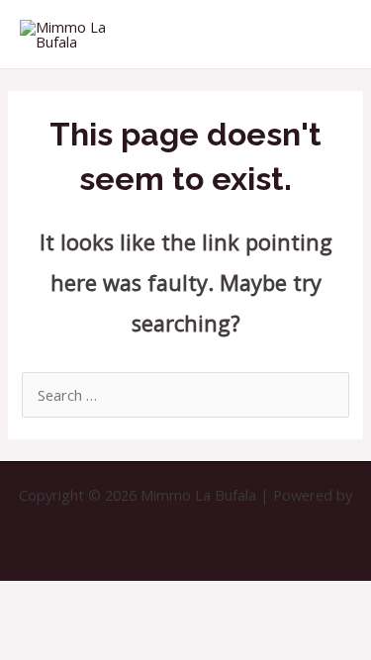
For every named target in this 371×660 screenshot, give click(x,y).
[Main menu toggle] (330, 34)
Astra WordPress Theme (185, 521)
